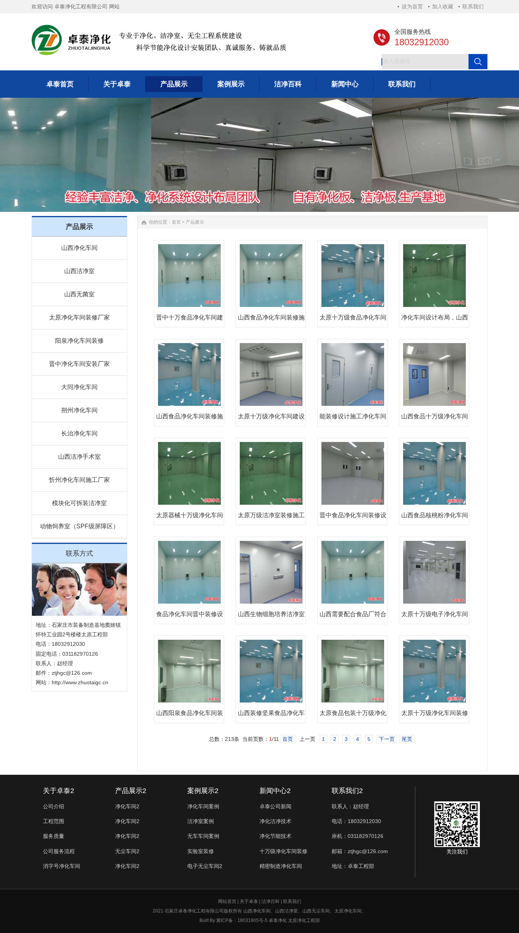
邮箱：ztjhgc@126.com (360, 851)
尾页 (407, 739)
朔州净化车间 (79, 410)
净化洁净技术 (275, 821)
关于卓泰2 (58, 791)
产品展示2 (130, 791)
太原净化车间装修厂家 (79, 317)
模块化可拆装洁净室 (79, 503)
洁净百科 (270, 901)
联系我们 (473, 6)
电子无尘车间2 (204, 866)
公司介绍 (53, 806)
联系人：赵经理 (350, 806)
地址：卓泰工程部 (353, 866)
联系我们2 (347, 791)
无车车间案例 (203, 836)
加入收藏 (442, 6)
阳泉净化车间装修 (79, 340)
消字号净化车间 (61, 866)
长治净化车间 (79, 433)
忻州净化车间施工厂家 (79, 480)
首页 (176, 222)
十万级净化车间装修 (283, 851)
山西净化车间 (79, 248)
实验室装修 (200, 851)
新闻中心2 (275, 791)
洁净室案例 (200, 821)
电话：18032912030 (356, 821)
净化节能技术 (275, 836)
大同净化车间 (79, 387)
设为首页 (412, 6)
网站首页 (227, 901)
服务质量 (53, 836)
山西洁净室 (79, 271)
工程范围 (53, 821)
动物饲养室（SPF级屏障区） (79, 526)
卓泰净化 (278, 920)
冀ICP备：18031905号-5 (241, 920)
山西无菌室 (79, 294)
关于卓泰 (249, 901)
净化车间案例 (203, 806)
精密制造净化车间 (281, 866)
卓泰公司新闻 (275, 806)
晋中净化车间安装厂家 (79, 364)
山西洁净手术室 (79, 456)
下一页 (387, 739)
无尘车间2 (127, 851)
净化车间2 (127, 806)
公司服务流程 (59, 851)
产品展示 (195, 222)
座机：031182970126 (357, 836)
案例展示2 (202, 791)
